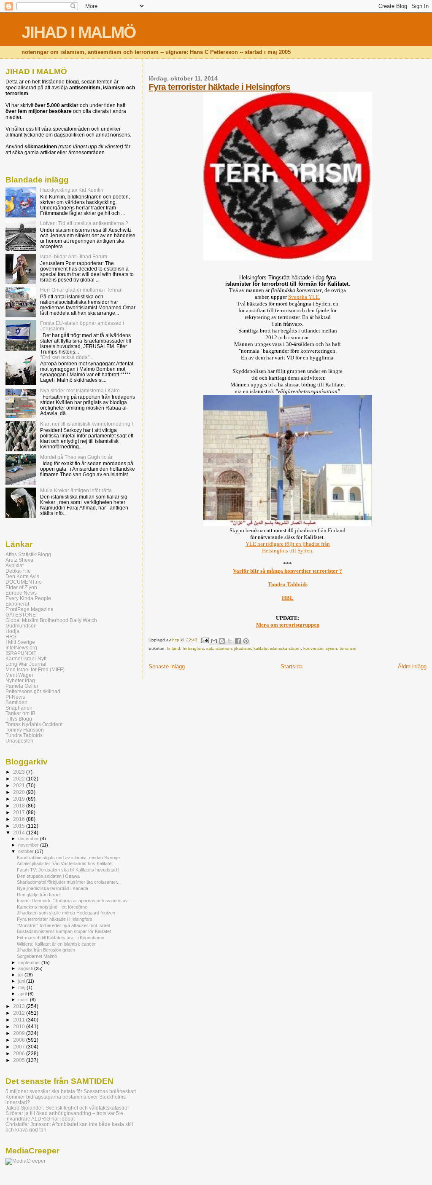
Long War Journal (25, 664)
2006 (19, 1053)
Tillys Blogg (18, 718)
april (23, 993)
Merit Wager (19, 675)
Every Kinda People (28, 598)
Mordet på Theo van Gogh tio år (76, 457)
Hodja (12, 631)
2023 (19, 772)
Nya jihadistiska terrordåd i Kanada (52, 888)
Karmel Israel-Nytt (25, 658)
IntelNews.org (21, 647)
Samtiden (16, 702)
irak (209, 648)
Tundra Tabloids (288, 584)
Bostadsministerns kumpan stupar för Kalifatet (64, 931)
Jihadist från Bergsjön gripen (46, 949)
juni (22, 981)
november (29, 844)
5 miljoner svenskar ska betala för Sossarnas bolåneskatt (70, 1091)
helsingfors (193, 648)
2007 (19, 1046)
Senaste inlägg (166, 666)
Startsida (291, 666)
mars (24, 999)
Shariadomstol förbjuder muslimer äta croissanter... (69, 882)
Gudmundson (21, 625)
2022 (19, 778)
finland (173, 648)
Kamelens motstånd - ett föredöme (52, 906)
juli (21, 974)
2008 (19, 1040)
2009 (19, 1033)
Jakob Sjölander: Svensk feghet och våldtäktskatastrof (67, 1107)
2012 (19, 1013)
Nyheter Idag (20, 680)
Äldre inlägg (412, 666)
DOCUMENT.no (23, 581)
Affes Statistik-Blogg (28, 554)
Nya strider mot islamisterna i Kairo (80, 390)
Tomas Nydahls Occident (33, 724)
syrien (331, 648)
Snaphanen (18, 707)
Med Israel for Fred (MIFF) (35, 669)
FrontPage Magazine (29, 609)
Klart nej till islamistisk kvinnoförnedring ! (86, 423)
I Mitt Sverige (20, 642)
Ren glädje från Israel (38, 894)
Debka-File (18, 571)
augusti (26, 968)
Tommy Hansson (24, 729)
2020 (19, 792)
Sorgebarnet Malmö (37, 956)
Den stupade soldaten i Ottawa (48, 876)
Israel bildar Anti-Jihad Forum (73, 256)
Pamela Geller (21, 686)
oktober (26, 851)
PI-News (15, 697)
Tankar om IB (20, 713)
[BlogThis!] (222, 641)
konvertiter (313, 648)
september (29, 962)
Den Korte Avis (22, 576)
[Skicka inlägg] (204, 640)
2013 (19, 1006)
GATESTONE (20, 614)
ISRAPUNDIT (20, 653)
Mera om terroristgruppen (287, 625)
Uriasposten (19, 740)
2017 (19, 812)
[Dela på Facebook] (238, 641)
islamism (224, 648)
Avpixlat (14, 565)
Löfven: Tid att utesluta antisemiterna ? (84, 223)
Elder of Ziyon (21, 587)
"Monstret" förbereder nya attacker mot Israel (63, 925)
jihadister (242, 648)
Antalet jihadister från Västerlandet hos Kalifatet (65, 863)
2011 (19, 1019)
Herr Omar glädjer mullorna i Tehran (81, 289)
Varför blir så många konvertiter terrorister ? (287, 571)
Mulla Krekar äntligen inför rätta (76, 490)
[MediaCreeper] (25, 1161)
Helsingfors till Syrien (287, 550)
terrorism (348, 648)
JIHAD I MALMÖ (78, 32)
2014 (19, 832)
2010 (19, 1026)
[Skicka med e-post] (214, 641)
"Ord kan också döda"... (66, 357)
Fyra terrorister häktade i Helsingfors (219, 86)
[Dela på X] (230, 641)
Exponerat (17, 603)
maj (22, 987)
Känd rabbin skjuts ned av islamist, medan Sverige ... (71, 857)
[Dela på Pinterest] (246, 641)
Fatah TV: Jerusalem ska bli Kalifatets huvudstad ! (68, 869)
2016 (19, 819)
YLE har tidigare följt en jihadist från (288, 544)
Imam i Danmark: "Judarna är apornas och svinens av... (74, 900)
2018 (19, 805)
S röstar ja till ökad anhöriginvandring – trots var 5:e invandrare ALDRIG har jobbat (64, 1115)
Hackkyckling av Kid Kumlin (71, 190)
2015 (19, 825)
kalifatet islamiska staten (277, 648)
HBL (288, 598)
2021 (19, 785)
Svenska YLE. (304, 297)
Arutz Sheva (19, 560)
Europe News (21, 592)
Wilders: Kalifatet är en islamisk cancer (56, 943)
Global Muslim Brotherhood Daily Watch (51, 620)
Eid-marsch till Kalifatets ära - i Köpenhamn (60, 937)
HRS (10, 636)
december (29, 838)
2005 (19, 1060)
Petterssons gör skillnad (32, 691)
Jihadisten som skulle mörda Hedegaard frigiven (66, 912)
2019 (19, 799)
